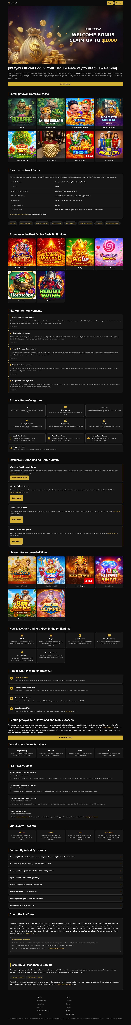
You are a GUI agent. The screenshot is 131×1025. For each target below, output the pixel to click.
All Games (69, 1000)
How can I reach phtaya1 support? (22, 906)
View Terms (16, 520)
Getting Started (56, 223)
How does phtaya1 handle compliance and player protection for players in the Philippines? (42, 857)
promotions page (15, 492)
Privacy (39, 1014)
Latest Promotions (26, 223)
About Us (99, 223)
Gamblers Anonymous (35, 977)
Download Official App (65, 737)
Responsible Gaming (112, 223)
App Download (70, 223)
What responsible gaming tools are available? (26, 899)
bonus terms (116, 511)
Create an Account (21, 677)
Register (119, 3)
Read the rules (111, 533)
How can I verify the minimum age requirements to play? (30, 864)
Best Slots (13, 223)
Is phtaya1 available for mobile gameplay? (25, 878)
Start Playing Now (65, 84)
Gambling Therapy (18, 977)
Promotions (40, 1004)
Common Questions (86, 223)
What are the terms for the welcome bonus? (26, 885)
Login (110, 3)
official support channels (57, 948)
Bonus (68, 1004)
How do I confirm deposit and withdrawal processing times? (32, 871)
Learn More (16, 498)
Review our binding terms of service (19, 214)
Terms (68, 1011)
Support (68, 1007)
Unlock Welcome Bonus (19, 477)
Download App (41, 1000)
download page (108, 727)
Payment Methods (41, 223)
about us (29, 934)
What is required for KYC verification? (23, 892)
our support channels (91, 817)
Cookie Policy (70, 1014)
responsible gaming (23, 817)
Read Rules (16, 541)
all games (69, 711)
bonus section (14, 473)
